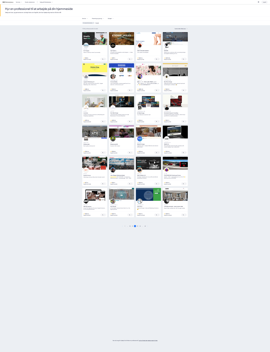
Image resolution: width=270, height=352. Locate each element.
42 (145, 226)
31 (132, 226)
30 (130, 226)
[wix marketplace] (8, 2)
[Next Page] (148, 226)
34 (140, 226)
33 (137, 226)
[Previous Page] (122, 226)
